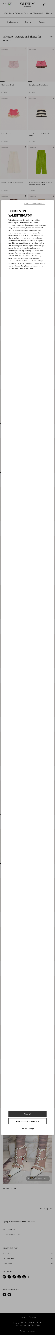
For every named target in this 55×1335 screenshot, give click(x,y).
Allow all (27, 1114)
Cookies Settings (27, 1128)
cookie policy (14, 268)
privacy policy (29, 268)
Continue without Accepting (35, 204)
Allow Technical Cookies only (27, 1121)
